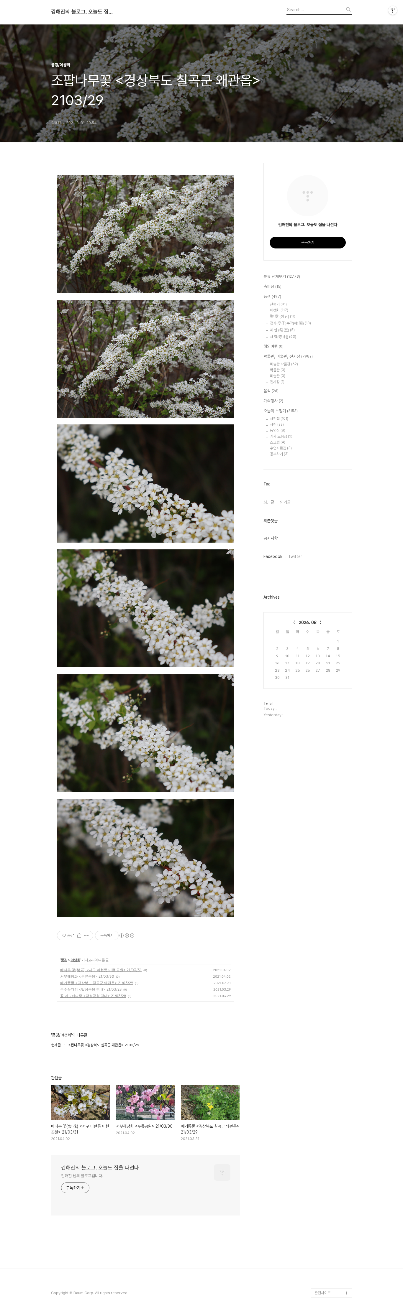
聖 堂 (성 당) (282, 316)
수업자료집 (281, 448)
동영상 (277, 430)
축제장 (272, 286)
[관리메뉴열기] (392, 10)
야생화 (75, 960)
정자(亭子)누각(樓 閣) (290, 323)
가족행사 (273, 400)
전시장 (277, 382)
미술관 (277, 376)
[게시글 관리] (86, 935)
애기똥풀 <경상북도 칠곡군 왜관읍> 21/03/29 (96, 983)
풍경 (64, 960)
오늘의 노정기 (280, 411)
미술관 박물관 (284, 364)
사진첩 (279, 418)
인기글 (285, 502)
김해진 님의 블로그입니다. (82, 1175)
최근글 (268, 502)
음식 (271, 390)
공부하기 (279, 454)
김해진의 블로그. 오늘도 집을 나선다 (83, 12)
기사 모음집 (281, 436)
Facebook (272, 556)
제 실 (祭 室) (282, 330)
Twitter (295, 556)
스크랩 (277, 442)
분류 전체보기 (281, 276)
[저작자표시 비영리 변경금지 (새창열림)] (127, 935)
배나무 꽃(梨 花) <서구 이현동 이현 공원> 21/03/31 (101, 970)
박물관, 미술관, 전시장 (288, 356)
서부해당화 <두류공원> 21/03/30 (87, 976)
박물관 (277, 370)
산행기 (278, 304)
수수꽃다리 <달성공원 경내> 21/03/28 (91, 989)
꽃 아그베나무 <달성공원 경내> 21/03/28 (93, 996)
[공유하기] (79, 935)
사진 (277, 424)
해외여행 (273, 346)
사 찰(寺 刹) (283, 337)
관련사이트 (322, 1293)
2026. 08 (308, 622)
